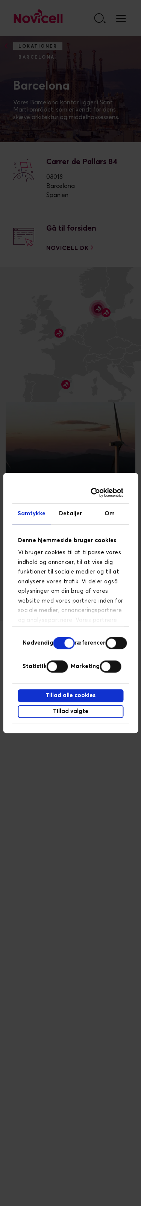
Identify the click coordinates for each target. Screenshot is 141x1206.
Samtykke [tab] (31, 513)
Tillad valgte (70, 711)
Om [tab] (110, 513)
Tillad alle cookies (70, 696)
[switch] (116, 643)
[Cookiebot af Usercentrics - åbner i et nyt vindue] (94, 493)
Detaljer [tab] (70, 513)
